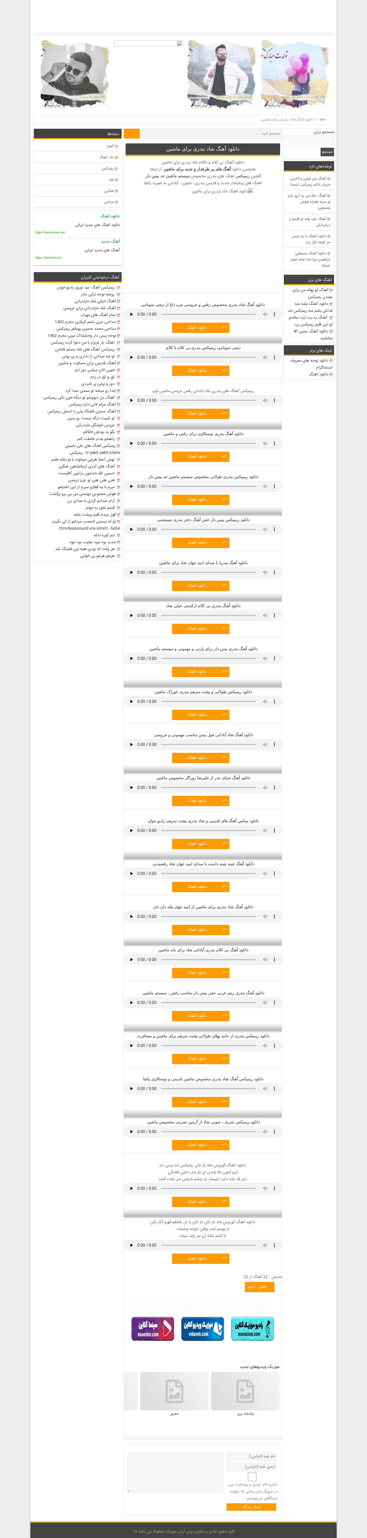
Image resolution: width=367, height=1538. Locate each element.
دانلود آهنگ (197, 327)
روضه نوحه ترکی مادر (98, 294)
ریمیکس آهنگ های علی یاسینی (90, 446)
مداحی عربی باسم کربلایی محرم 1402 (85, 322)
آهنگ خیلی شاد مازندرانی (95, 301)
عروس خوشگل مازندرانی (96, 425)
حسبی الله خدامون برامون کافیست (87, 473)
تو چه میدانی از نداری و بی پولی (89, 356)
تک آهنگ (106, 158)
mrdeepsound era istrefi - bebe (91, 528)
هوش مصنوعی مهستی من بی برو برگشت (82, 494)
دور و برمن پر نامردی (98, 384)
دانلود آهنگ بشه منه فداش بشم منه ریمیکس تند (310, 307)
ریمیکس (107, 169)
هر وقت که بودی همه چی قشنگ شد (85, 549)
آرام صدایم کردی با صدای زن (91, 501)
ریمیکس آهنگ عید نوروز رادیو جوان (86, 287)
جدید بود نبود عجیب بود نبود (92, 542)
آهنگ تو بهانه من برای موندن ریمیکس (312, 294)
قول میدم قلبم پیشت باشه (95, 514)
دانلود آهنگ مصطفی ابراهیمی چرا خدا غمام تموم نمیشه (310, 260)
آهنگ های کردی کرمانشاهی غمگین (87, 466)
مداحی (109, 202)
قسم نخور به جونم (101, 507)
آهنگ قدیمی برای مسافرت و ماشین (87, 363)
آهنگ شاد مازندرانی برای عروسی (89, 308)
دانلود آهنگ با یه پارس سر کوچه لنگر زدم (311, 239)
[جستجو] (132, 134)
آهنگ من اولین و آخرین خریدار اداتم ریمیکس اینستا (310, 182)
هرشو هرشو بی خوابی (98, 556)
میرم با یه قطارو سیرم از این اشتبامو (87, 487)
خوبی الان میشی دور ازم (95, 370)
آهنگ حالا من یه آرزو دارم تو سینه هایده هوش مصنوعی (309, 202)
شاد (111, 180)
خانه (322, 119)
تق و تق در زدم (103, 377)
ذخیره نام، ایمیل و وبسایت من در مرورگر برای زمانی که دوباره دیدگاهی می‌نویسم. (253, 1491)
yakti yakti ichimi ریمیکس (95, 452)
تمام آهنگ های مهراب (98, 315)
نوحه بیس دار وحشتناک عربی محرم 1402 (82, 335)
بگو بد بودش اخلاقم (99, 432)
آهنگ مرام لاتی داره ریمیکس (92, 404)
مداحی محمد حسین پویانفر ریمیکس (86, 328)
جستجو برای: (323, 132)
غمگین (109, 191)
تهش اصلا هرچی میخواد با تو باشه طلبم (83, 459)
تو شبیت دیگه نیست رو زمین (91, 418)
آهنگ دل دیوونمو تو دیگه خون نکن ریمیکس (79, 397)
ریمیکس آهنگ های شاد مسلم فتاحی (85, 349)
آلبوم (110, 146)
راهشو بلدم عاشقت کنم (96, 439)
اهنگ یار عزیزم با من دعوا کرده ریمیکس (83, 342)
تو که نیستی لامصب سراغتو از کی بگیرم (84, 521)
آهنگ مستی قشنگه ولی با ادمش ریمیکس (81, 411)
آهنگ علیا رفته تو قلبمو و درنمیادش (309, 222)
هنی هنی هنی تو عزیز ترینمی (92, 480)
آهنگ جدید (110, 241)
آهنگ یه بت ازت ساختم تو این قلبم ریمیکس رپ (311, 321)
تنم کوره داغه (105, 535)
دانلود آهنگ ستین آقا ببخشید (313, 335)
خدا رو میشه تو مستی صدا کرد (90, 390)
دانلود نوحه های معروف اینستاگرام (311, 364)
